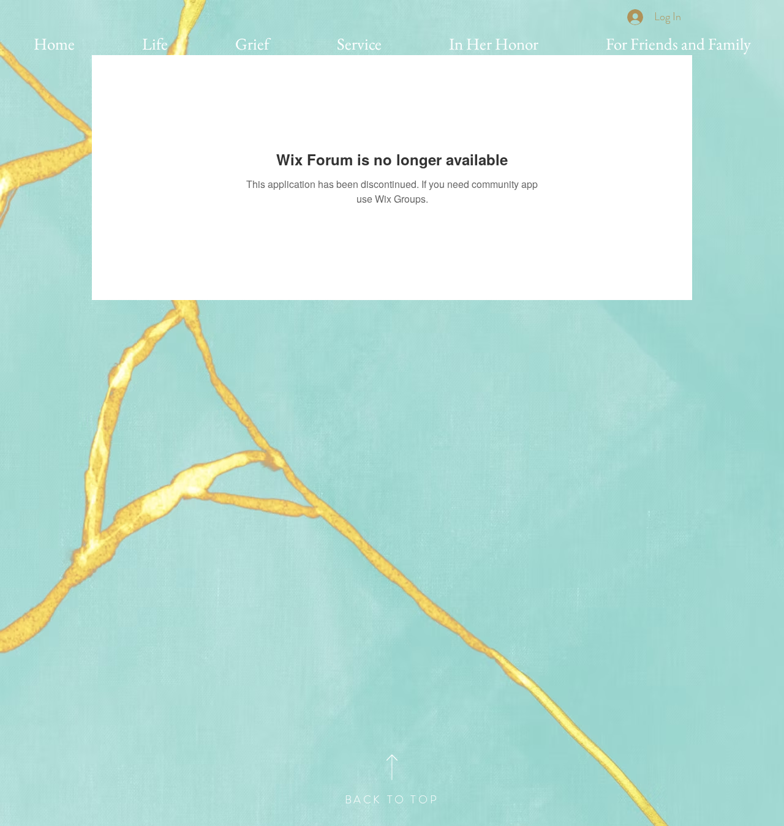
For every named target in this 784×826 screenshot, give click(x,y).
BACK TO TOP (392, 800)
